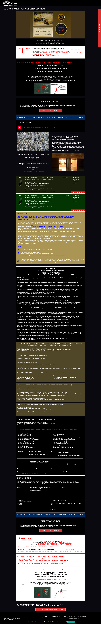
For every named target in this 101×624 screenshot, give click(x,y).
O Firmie (35, 3)
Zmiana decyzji (70, 621)
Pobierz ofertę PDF (79, 192)
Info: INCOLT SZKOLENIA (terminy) (30, 252)
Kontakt (93, 3)
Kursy (43, 3)
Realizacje (65, 3)
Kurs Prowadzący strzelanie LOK (80, 614)
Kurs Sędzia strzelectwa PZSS (63, 614)
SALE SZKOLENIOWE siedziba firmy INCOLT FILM (38, 127)
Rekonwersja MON (53, 3)
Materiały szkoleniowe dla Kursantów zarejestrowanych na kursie (37, 253)
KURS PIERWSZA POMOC (49, 614)
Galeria (85, 3)
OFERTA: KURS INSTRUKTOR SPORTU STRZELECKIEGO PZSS (36, 249)
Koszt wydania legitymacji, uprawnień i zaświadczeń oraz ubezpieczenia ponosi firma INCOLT (43, 255)
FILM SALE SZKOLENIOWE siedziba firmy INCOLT (48, 226)
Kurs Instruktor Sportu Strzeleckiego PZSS (55, 616)
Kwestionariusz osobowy (27, 250)
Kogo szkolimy (75, 3)
